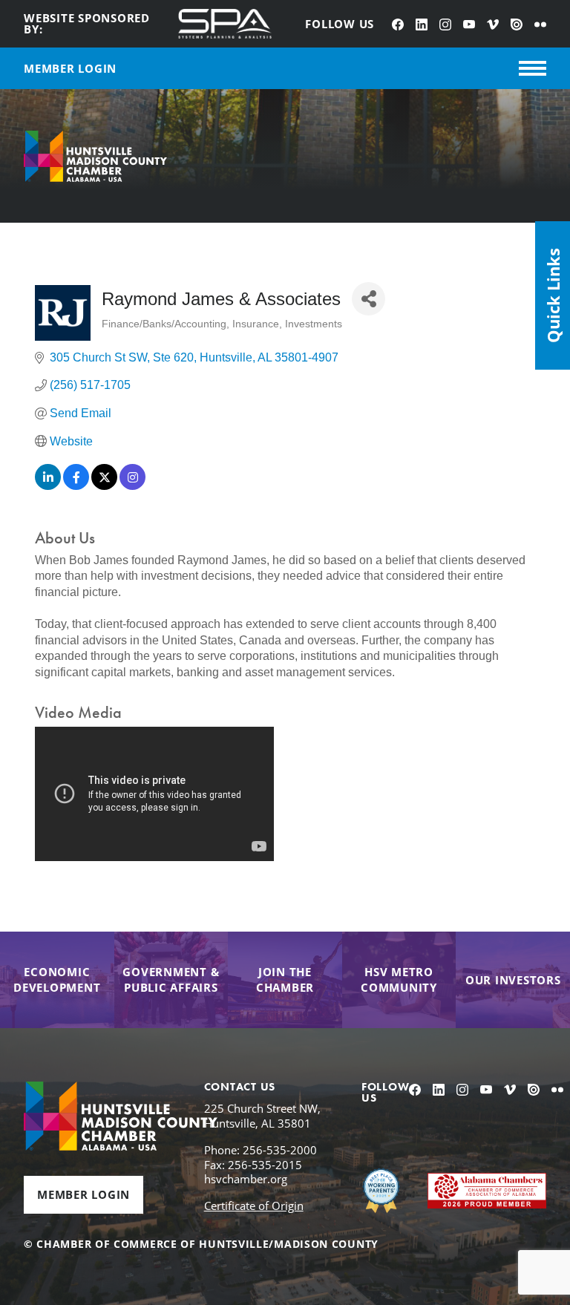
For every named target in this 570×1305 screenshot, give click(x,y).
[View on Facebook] (76, 486)
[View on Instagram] (132, 486)
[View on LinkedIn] (48, 486)
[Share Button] (368, 298)
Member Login (83, 1194)
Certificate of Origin (254, 1205)
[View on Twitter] (104, 486)
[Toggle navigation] (532, 68)
